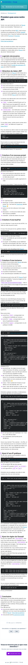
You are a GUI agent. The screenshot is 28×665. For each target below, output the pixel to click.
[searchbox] (14, 7)
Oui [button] (11, 631)
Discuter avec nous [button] (15, 653)
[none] (9, 2)
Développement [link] (12, 13)
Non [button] (17, 631)
